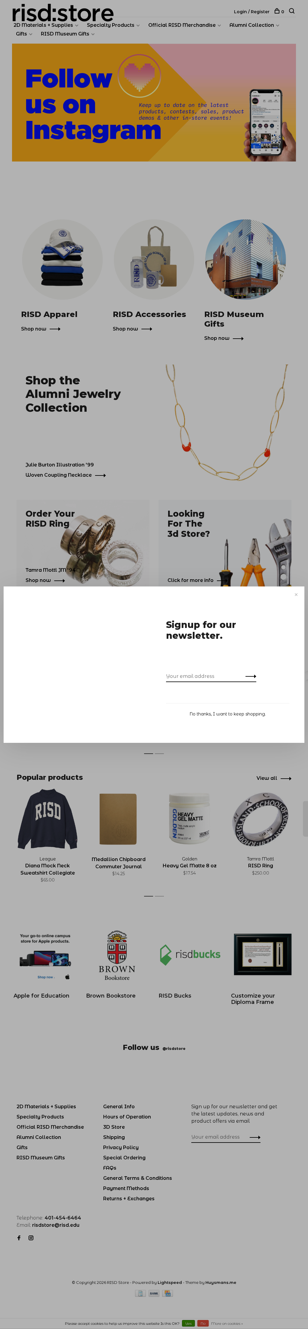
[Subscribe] (249, 676)
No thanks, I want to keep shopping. (227, 714)
